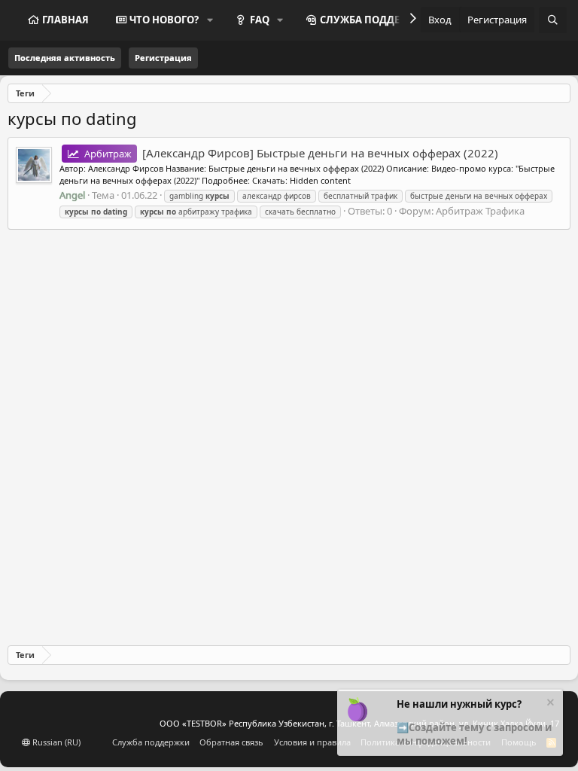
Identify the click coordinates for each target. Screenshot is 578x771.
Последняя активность (64, 57)
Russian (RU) (55, 742)
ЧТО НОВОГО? (164, 19)
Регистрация (163, 57)
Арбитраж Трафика (480, 211)
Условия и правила (312, 742)
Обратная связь (231, 742)
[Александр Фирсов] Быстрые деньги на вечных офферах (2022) (291, 152)
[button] (210, 19)
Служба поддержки (151, 742)
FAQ (259, 19)
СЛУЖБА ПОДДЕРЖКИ (375, 19)
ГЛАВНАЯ (65, 19)
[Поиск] (553, 20)
